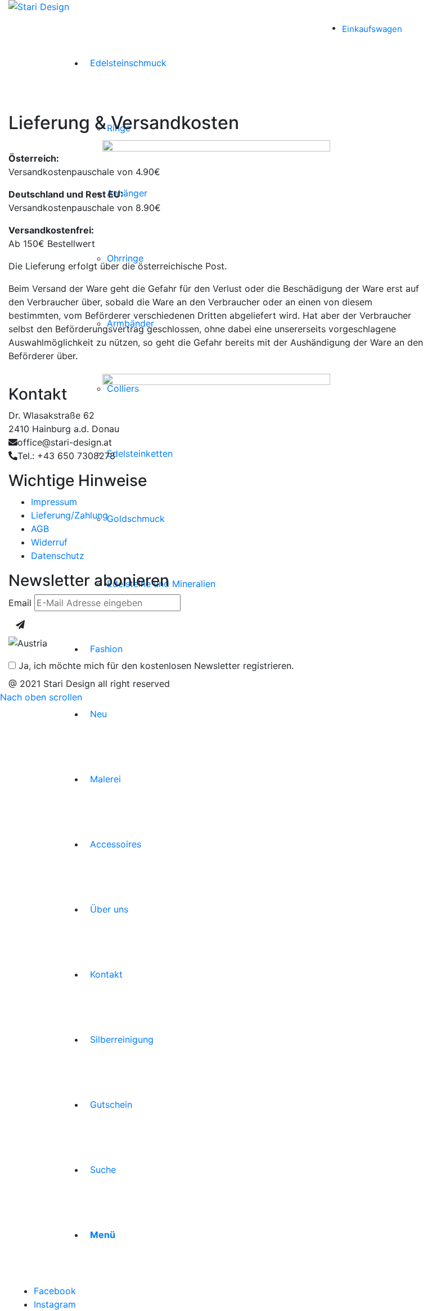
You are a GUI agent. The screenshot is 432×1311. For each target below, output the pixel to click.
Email (20, 602)
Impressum (54, 501)
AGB (40, 528)
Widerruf (49, 542)
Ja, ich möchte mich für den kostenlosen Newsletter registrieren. (155, 665)
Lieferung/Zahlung (69, 515)
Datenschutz (57, 555)
